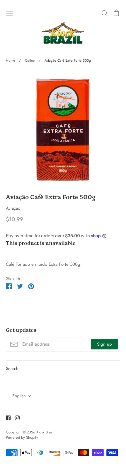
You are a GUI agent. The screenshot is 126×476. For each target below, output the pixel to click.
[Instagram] (15, 417)
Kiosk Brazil (45, 432)
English (19, 396)
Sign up (104, 344)
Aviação (13, 208)
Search (12, 368)
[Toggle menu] (9, 12)
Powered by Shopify (22, 437)
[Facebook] (6, 417)
